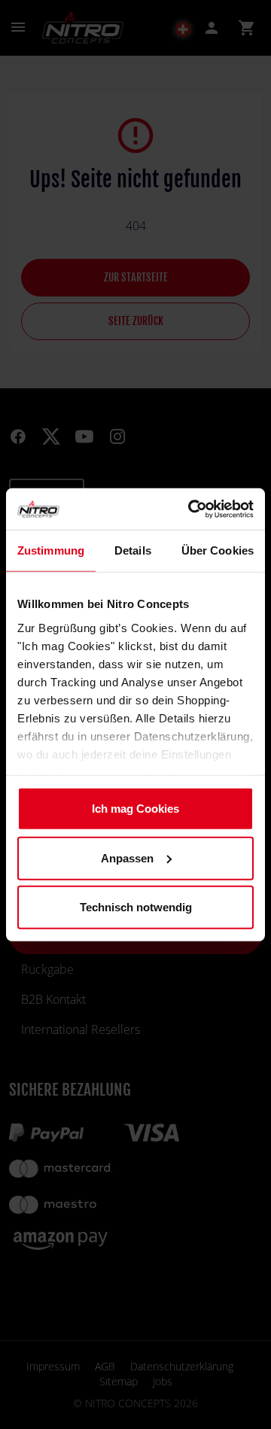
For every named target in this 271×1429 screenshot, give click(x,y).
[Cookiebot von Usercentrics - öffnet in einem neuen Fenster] (191, 508)
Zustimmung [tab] (50, 550)
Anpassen (127, 857)
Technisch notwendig (136, 907)
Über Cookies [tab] (217, 550)
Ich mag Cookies (135, 808)
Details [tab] (132, 550)
